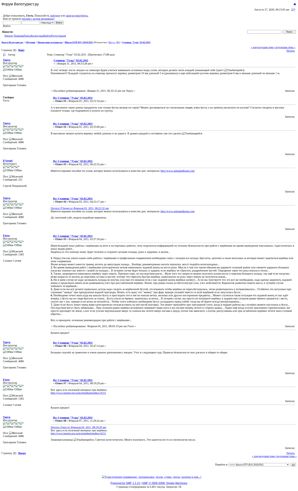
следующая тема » (284, 47)
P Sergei (7, 160)
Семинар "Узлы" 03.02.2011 (136, 42)
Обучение (30, 42)
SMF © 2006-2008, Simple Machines (164, 483)
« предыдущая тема (262, 47)
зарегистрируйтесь (77, 15)
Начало (8, 35)
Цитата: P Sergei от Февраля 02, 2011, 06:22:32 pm (80, 208)
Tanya (6, 59)
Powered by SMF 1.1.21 (125, 483)
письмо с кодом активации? (38, 18)
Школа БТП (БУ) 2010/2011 (79, 42)
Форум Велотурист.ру (12, 42)
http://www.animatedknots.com (178, 170)
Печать (290, 50)
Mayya (111, 42)
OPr (117, 42)
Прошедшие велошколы (50, 42)
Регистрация (58, 35)
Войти (47, 35)
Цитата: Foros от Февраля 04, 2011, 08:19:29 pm (78, 427)
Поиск (27, 35)
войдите (55, 15)
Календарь (37, 35)
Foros (6, 235)
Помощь (18, 35)
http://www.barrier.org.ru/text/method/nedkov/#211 (78, 392)
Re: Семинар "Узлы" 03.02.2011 (73, 97)
